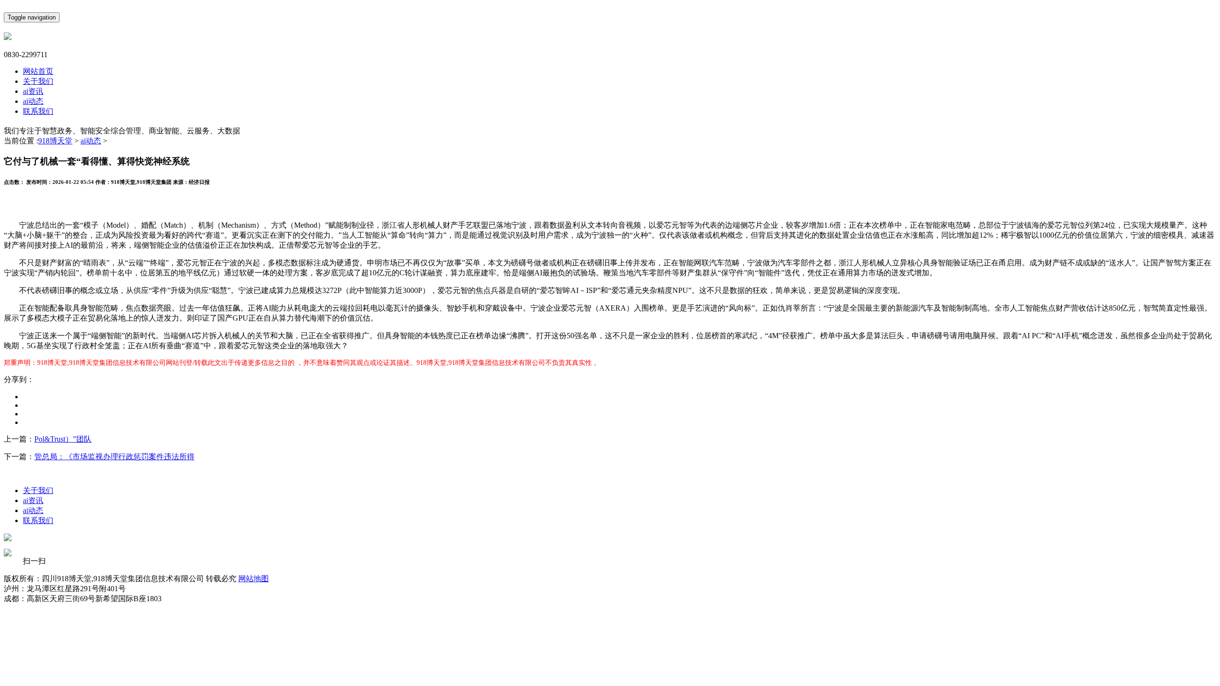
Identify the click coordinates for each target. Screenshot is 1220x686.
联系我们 (38, 111)
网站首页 (38, 71)
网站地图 (253, 579)
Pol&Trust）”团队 (63, 439)
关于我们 (38, 81)
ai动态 (33, 101)
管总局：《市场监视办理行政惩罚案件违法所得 (114, 457)
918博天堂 (55, 141)
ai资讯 (33, 91)
